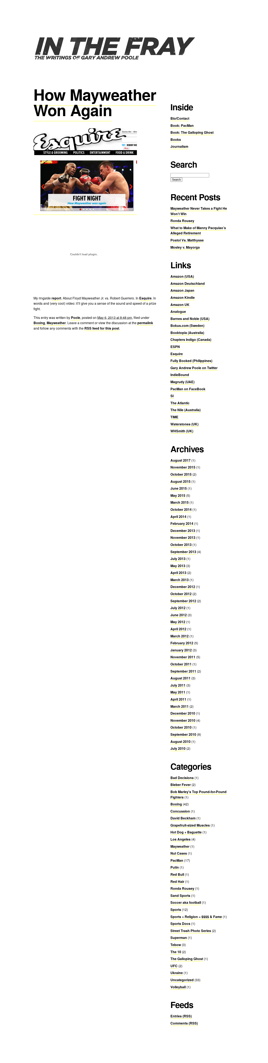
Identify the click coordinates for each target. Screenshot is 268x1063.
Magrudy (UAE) (182, 381)
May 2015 (177, 495)
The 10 (175, 951)
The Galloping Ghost (186, 958)
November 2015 (182, 467)
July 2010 (178, 748)
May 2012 (177, 621)
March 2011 (179, 706)
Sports (175, 909)
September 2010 (183, 734)
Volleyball (178, 987)
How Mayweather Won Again (95, 102)
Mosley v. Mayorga (185, 247)
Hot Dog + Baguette (186, 832)
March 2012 (179, 636)
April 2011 (178, 699)
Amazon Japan (182, 290)
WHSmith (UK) (181, 431)
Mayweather (56, 322)
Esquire (145, 298)
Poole (75, 317)
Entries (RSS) (181, 1016)
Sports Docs (180, 923)
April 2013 (178, 572)
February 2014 (181, 523)
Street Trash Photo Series (190, 930)
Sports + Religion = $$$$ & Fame (196, 916)
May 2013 (177, 565)
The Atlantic (179, 403)
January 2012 (181, 650)
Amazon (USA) (182, 276)
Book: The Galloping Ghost (192, 132)
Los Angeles (180, 839)
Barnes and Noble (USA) (189, 318)
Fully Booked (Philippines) (191, 360)
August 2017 (180, 460)
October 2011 (181, 664)
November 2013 (182, 537)
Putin (174, 867)
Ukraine (176, 972)
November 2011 (182, 657)
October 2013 (181, 544)
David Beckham (183, 818)
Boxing (39, 322)
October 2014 (181, 509)
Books (175, 139)
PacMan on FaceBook (187, 388)
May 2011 (177, 692)
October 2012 (181, 593)
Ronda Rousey (182, 220)
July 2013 (178, 558)
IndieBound (179, 374)
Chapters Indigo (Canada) (190, 339)
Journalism (179, 146)
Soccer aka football (185, 902)
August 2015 (180, 481)
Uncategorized (182, 979)
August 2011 (180, 678)
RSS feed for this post (101, 328)
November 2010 (182, 720)
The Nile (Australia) (185, 409)
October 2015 (181, 474)
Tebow (175, 944)
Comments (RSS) (184, 1023)
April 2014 (178, 516)
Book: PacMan (182, 125)
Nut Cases (178, 853)
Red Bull (177, 874)
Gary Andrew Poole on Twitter (194, 367)
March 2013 (179, 579)
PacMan (176, 860)
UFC (174, 965)
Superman (178, 937)
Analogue (178, 311)
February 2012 (181, 643)
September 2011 (183, 671)
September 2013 (183, 551)
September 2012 (183, 600)
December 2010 (182, 713)
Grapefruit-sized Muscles (190, 825)
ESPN (175, 346)
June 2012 (178, 614)
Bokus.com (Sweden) (187, 325)
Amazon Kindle (182, 297)
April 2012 (178, 629)
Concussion (180, 811)
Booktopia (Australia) (187, 332)
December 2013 (182, 530)
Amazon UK (179, 304)
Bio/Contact (179, 118)
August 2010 (180, 741)
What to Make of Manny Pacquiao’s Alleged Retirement (198, 230)
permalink (145, 322)
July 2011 (178, 685)
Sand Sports (180, 895)
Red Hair (177, 881)
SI (172, 395)
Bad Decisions (182, 777)
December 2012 (182, 586)
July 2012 (178, 607)
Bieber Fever (180, 784)
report (56, 298)
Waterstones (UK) (184, 424)
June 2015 (178, 488)
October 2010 (181, 727)
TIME (174, 417)
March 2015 (179, 502)
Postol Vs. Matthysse (187, 240)
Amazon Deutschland (187, 283)
